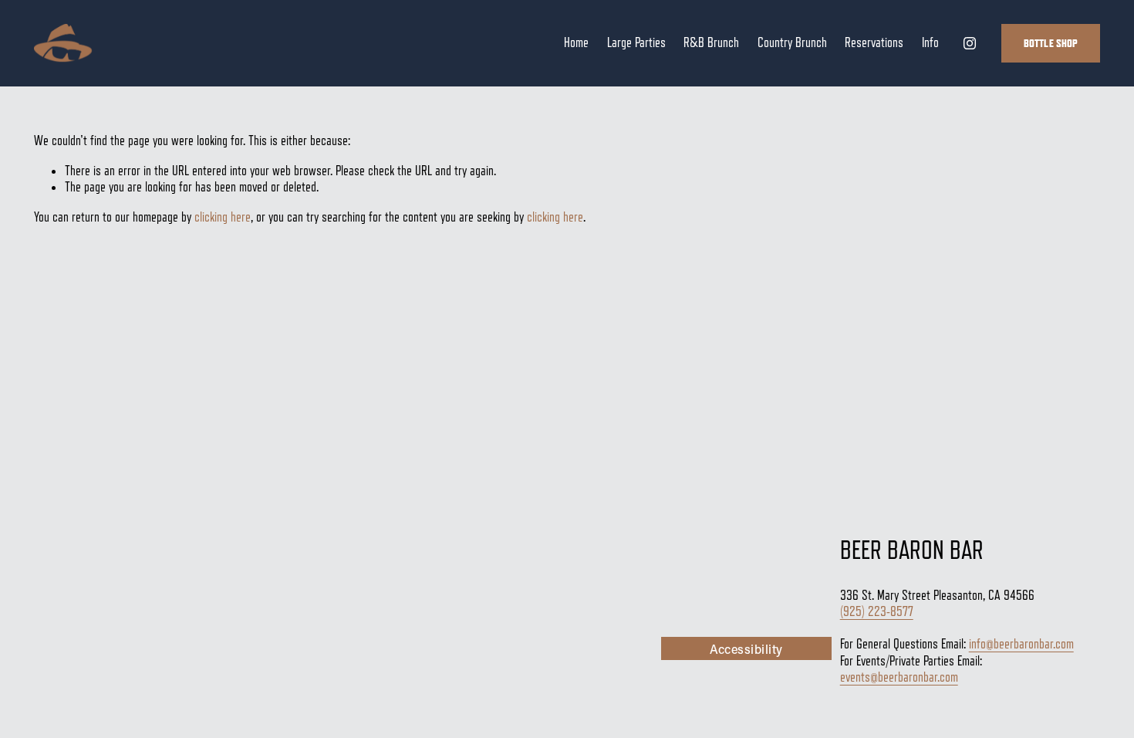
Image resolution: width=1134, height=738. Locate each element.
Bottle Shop (1051, 43)
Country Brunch (792, 42)
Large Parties (636, 42)
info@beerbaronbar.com (1021, 644)
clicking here (222, 217)
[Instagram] (969, 43)
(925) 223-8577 (876, 611)
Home (576, 42)
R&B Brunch (711, 42)
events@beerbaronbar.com (899, 677)
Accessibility (746, 649)
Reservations (874, 42)
